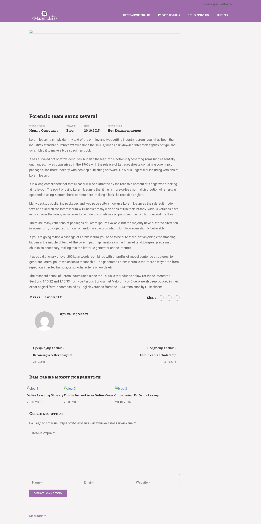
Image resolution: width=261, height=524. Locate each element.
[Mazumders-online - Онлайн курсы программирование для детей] (44, 15)
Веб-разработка (199, 15)
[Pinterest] (177, 298)
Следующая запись (161, 348)
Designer (49, 297)
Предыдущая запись (48, 348)
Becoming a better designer (52, 355)
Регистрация (213, 4)
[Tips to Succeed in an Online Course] (69, 388)
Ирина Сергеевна (43, 130)
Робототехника (169, 15)
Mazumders (37, 516)
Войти (227, 4)
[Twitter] (169, 298)
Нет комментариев (124, 130)
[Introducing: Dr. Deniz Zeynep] (121, 388)
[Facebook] (161, 298)
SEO (59, 297)
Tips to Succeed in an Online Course (89, 395)
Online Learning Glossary (45, 395)
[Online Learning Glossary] (32, 388)
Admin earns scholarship (158, 355)
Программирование (136, 15)
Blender (222, 15)
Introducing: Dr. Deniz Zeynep (137, 395)
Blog (70, 130)
